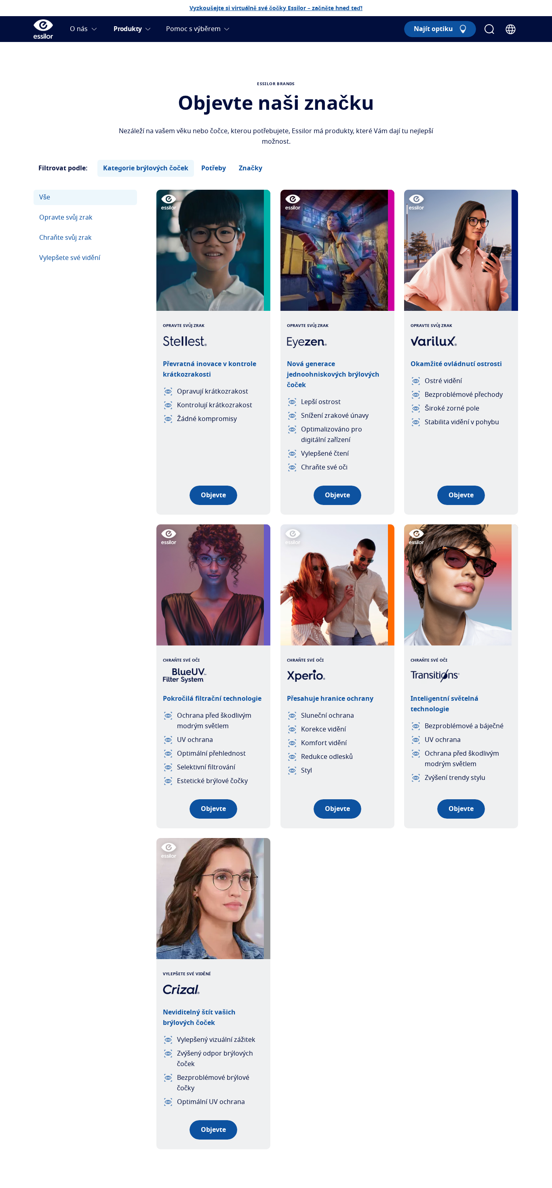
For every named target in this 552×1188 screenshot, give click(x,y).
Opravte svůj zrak (66, 217)
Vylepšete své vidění (69, 258)
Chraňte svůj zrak (65, 238)
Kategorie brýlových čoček (145, 168)
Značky (250, 168)
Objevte (213, 495)
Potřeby (213, 168)
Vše (44, 197)
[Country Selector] (510, 29)
